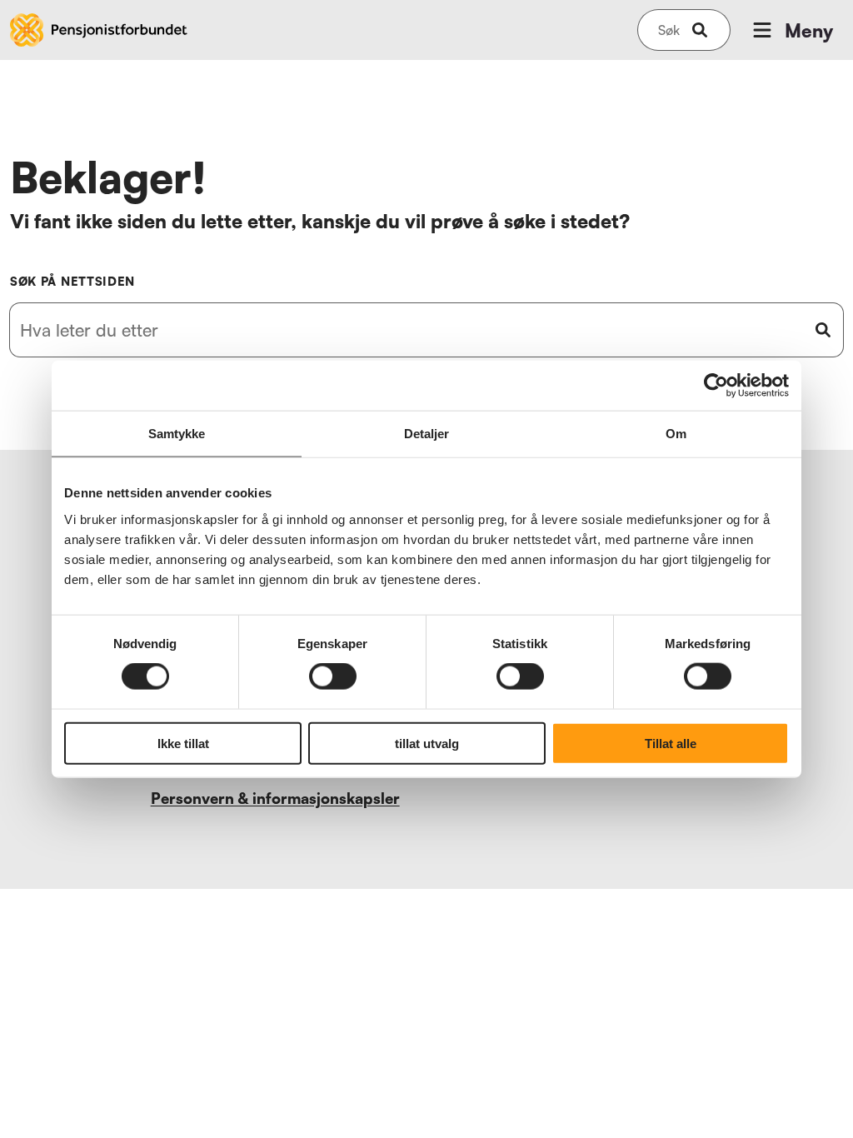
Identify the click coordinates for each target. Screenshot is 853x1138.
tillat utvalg (427, 743)
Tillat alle (670, 743)
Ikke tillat (183, 743)
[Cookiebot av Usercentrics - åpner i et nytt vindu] (716, 385)
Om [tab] (676, 434)
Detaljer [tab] (427, 434)
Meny (809, 30)
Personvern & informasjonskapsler (275, 798)
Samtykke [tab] (177, 434)
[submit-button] (700, 30)
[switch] (333, 676)
